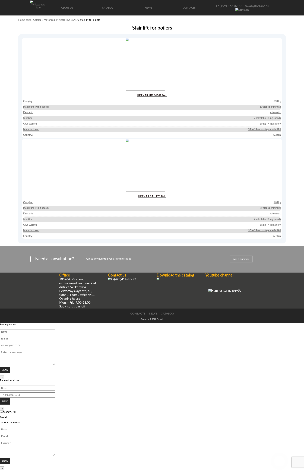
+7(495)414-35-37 (123, 279)
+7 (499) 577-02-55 (229, 6)
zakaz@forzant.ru (257, 6)
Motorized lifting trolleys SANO (61, 20)
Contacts (189, 8)
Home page (24, 20)
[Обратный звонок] (279, 461)
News (148, 8)
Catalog (107, 8)
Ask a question (241, 259)
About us (67, 8)
